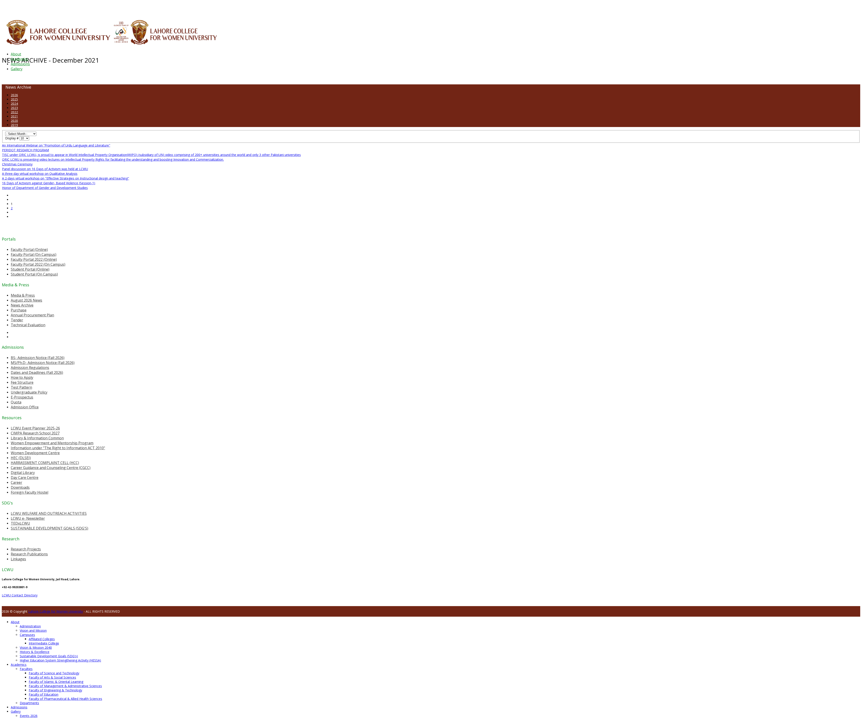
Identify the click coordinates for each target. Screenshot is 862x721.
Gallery (16, 68)
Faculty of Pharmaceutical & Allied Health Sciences (65, 699)
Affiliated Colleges (42, 639)
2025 (14, 99)
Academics (19, 59)
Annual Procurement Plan (32, 315)
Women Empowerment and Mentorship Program (52, 442)
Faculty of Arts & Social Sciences (52, 677)
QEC (59, 8)
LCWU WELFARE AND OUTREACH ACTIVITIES (49, 513)
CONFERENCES (40, 8)
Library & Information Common (37, 438)
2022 (14, 112)
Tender (17, 320)
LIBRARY (109, 8)
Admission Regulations (30, 367)
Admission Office (25, 407)
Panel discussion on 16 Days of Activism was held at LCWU (45, 169)
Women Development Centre (35, 452)
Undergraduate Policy (29, 392)
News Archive (22, 305)
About (16, 54)
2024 (14, 103)
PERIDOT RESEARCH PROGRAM (25, 150)
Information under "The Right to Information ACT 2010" (58, 447)
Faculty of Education (43, 694)
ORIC (53, 8)
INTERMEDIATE (71, 8)
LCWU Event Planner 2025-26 (35, 428)
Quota (16, 402)
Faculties (26, 669)
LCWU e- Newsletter (28, 518)
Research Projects (26, 549)
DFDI (84, 8)
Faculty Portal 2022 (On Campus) (38, 264)
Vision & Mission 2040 (36, 647)
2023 (14, 108)
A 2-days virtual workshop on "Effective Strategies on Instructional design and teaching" (65, 178)
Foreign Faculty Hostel (29, 492)
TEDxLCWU (20, 523)
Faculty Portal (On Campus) (33, 254)
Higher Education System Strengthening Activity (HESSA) (60, 660)
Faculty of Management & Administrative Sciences (65, 686)
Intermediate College (44, 643)
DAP (97, 8)
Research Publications (29, 554)
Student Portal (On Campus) (34, 274)
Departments (29, 703)
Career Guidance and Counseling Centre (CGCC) (50, 467)
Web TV (133, 8)
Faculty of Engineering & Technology (55, 690)
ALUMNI (16, 8)
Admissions (20, 63)
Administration (30, 626)
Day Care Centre (24, 477)
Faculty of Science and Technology (54, 673)
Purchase (18, 310)
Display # (12, 138)
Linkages (18, 559)
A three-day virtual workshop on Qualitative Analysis (39, 173)
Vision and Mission (33, 630)
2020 (14, 120)
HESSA (25, 8)
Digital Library (23, 472)
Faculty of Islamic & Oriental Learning (56, 681)
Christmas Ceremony (17, 164)
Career (16, 482)
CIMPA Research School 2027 (35, 433)
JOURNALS (121, 8)
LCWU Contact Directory (19, 595)
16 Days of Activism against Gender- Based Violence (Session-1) (48, 183)
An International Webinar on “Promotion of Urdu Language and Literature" (56, 145)
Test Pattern (21, 387)
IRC (102, 8)
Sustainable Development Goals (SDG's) (49, 656)
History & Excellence (34, 652)
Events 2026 (28, 716)
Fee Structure (22, 382)
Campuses (27, 635)
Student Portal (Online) (30, 269)
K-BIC (90, 8)
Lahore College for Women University (55, 611)
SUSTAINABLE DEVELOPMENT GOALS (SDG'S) (49, 528)
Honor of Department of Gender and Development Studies (45, 188)
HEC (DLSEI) (21, 457)
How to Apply (22, 377)
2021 (14, 116)
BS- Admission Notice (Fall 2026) (37, 357)
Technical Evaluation (28, 324)
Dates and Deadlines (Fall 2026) (37, 372)
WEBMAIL (164, 8)
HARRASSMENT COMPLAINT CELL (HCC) (45, 462)
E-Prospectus (22, 397)
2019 (14, 125)
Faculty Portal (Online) (29, 249)
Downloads (20, 487)
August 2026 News (26, 300)
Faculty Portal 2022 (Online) (34, 259)
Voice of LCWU (148, 8)
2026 (14, 95)
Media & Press (23, 295)
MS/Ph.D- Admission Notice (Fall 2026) (43, 362)
